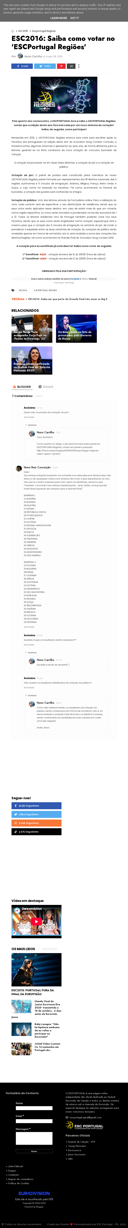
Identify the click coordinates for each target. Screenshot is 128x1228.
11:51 (58, 432)
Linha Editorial (15, 1166)
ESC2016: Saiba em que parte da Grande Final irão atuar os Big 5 (67, 299)
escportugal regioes (44, 31)
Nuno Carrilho (45, 432)
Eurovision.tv (74, 1150)
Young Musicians (77, 1146)
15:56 (59, 660)
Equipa (12, 1170)
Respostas (32, 425)
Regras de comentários (20, 1179)
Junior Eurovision (77, 1154)
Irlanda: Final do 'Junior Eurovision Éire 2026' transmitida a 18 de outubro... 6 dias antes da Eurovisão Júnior (36, 1009)
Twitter (85, 279)
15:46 (40, 678)
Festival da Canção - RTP (81, 1142)
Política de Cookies (18, 1183)
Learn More (58, 18)
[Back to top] (119, 1220)
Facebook (74, 279)
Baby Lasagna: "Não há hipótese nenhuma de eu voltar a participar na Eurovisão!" (47, 1030)
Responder (29, 417)
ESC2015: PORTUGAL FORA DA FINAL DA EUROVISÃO (33, 992)
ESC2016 (23, 31)
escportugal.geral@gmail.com (85, 1117)
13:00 (39, 635)
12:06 (55, 467)
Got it (74, 18)
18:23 (58, 703)
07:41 (39, 407)
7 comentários (22, 396)
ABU (70, 1159)
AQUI (43, 254)
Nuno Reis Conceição (37, 467)
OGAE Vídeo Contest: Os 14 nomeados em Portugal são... (48, 1047)
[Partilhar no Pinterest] (61, 66)
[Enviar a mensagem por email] (71, 66)
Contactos (13, 1175)
